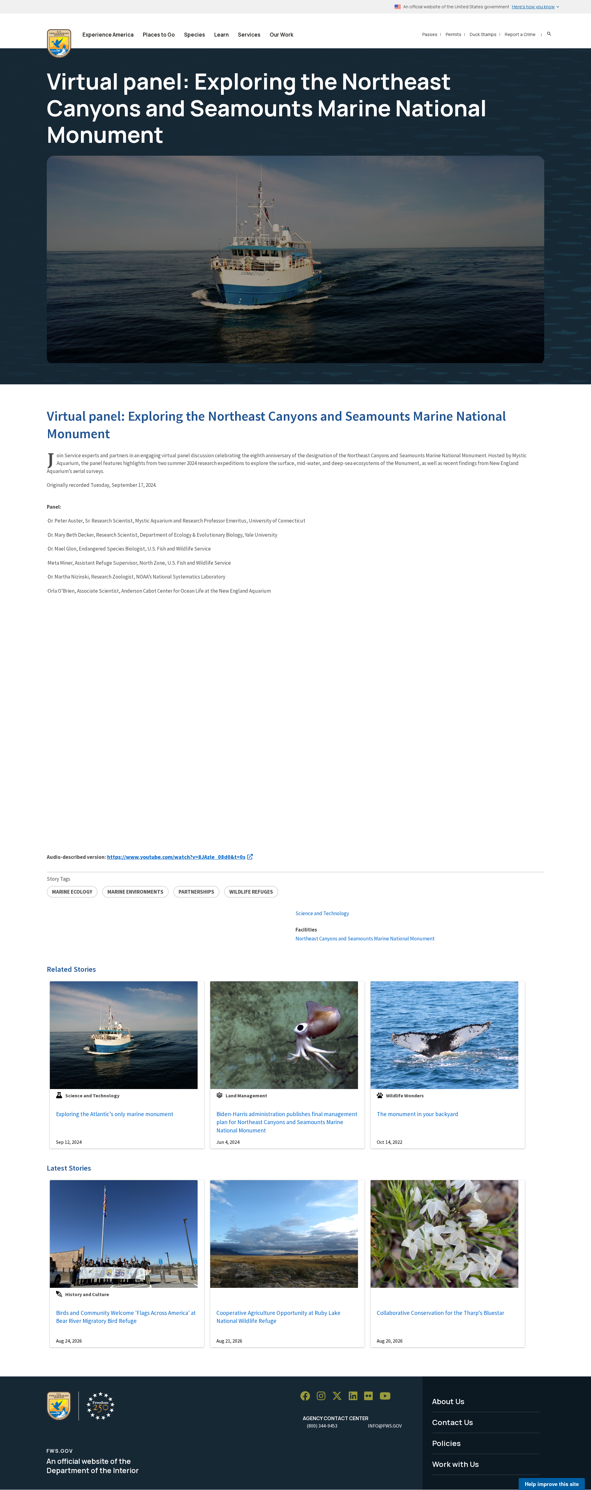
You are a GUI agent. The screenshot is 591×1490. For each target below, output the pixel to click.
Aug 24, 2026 (69, 1341)
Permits (453, 34)
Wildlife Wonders (405, 1095)
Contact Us (452, 1422)
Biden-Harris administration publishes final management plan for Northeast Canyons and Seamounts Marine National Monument (286, 1122)
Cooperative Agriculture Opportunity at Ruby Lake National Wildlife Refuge (278, 1317)
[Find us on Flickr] (370, 1396)
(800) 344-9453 (322, 1426)
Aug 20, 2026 (390, 1341)
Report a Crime (520, 34)
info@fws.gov (385, 1426)
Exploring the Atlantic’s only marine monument (114, 1114)
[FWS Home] (59, 43)
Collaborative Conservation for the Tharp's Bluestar (440, 1312)
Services (249, 34)
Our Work (281, 34)
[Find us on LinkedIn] (355, 1396)
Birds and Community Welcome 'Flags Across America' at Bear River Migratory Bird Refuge (126, 1317)
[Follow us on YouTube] (387, 1396)
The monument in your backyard (417, 1114)
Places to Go (159, 34)
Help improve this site (552, 1484)
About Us (448, 1401)
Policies (446, 1443)
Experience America (108, 34)
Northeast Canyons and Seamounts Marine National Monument (365, 938)
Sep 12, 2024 (69, 1142)
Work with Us (455, 1464)
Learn (221, 34)
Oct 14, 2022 (389, 1142)
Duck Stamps (483, 34)
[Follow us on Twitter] (339, 1396)
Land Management (246, 1095)
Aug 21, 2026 (229, 1341)
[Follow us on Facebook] (307, 1396)
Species (194, 34)
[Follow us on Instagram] (323, 1396)
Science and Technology (322, 913)
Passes (429, 34)
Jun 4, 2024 (227, 1142)
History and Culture (87, 1294)
